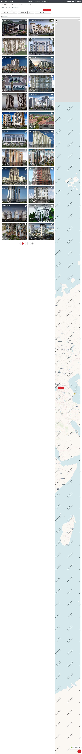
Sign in (79, 1)
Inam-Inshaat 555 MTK (8, 187)
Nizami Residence (34, 187)
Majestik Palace (33, 57)
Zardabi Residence (7, 113)
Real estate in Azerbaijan (11, 4)
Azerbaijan (6, 21)
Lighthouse (5, 131)
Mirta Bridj (5, 94)
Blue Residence (33, 205)
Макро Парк (32, 150)
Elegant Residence (7, 57)
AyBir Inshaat (5, 150)
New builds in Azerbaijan (21, 4)
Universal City (5, 168)
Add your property (71, 1)
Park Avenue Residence (8, 76)
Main (3, 38)
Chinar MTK (32, 76)
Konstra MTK (32, 131)
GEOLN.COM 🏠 (4, 4)
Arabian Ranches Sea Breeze (36, 20)
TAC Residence (6, 224)
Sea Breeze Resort (34, 113)
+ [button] (56, 20)
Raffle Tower (32, 224)
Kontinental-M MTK (34, 168)
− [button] (56, 21)
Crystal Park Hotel (7, 20)
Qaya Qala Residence (34, 94)
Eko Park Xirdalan (33, 38)
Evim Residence (6, 205)
